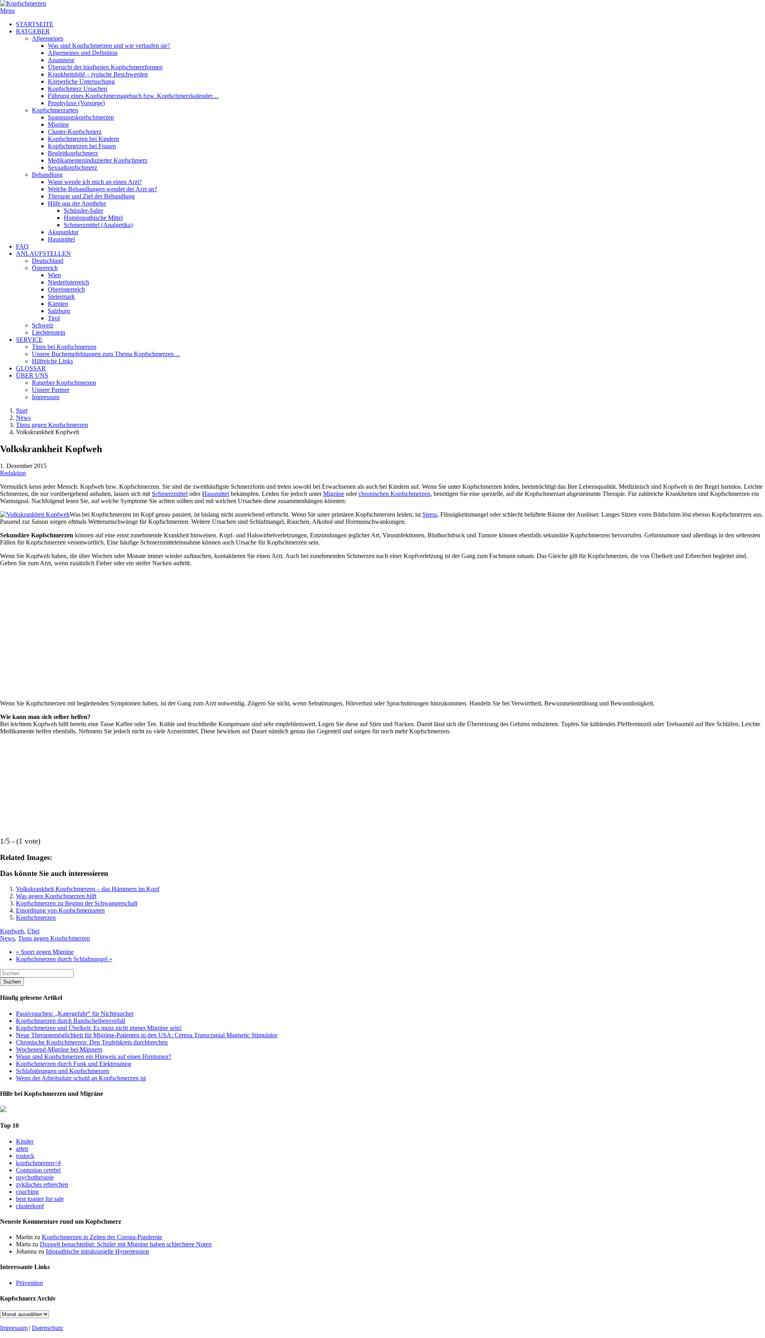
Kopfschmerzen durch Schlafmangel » (64, 959)
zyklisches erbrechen (42, 1184)
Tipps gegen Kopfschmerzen (52, 424)
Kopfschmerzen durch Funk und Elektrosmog (73, 1063)
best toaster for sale (40, 1198)
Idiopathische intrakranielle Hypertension (97, 1251)
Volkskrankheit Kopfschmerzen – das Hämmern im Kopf (87, 888)
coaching (27, 1191)
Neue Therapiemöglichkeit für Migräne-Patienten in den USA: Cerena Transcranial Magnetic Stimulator (146, 1035)
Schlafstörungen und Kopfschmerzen (62, 1071)
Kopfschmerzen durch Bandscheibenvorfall (70, 1020)
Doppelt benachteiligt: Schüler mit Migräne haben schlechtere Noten (126, 1244)
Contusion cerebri (38, 1170)
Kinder (24, 1141)
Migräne (333, 493)
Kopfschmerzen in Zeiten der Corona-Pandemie (102, 1237)
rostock (25, 1155)
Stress (429, 514)
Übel (33, 931)
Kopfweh (12, 931)
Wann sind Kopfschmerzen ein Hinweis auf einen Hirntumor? (93, 1056)
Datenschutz (47, 1327)
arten (22, 1148)
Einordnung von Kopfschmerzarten (60, 910)
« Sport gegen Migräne (45, 951)
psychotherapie (35, 1177)
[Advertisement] (382, 630)
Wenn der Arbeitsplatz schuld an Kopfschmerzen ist (81, 1078)
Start (21, 410)
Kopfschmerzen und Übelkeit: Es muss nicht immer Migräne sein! (99, 1028)
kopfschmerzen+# (38, 1163)
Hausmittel (215, 493)
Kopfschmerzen (36, 917)
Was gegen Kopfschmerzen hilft (56, 896)
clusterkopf (30, 1206)
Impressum (13, 1327)
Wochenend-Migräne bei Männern (59, 1049)
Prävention (29, 1282)
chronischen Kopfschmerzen (394, 493)
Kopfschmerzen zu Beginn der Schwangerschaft (76, 903)
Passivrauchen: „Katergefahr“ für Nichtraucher (74, 1013)
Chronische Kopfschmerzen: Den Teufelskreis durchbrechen (92, 1042)
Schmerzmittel (170, 493)
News (23, 417)
